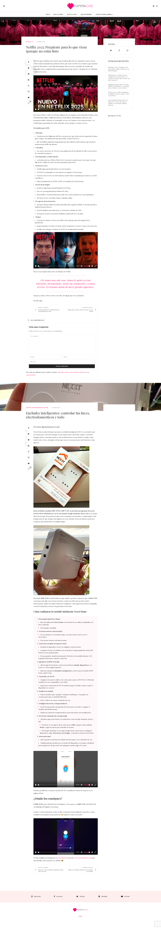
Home (80, 916)
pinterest (104, 896)
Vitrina (46, 407)
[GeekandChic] (80, 6)
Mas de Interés (86, 14)
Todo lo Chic (72, 14)
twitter (82, 896)
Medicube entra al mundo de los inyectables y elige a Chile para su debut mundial (118, 69)
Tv (32, 41)
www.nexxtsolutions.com (82, 858)
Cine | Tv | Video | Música (104, 14)
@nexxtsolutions (61, 858)
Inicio (48, 14)
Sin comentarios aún (37, 320)
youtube (127, 896)
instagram (37, 896)
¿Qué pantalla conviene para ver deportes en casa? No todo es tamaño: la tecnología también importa (118, 102)
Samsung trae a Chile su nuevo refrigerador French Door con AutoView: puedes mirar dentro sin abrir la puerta (119, 77)
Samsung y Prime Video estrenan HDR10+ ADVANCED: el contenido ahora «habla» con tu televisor (118, 86)
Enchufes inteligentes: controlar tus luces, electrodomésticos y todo (58, 415)
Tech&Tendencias (37, 407)
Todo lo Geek (58, 14)
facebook (59, 896)
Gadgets (28, 407)
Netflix (28, 41)
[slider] (56, 109)
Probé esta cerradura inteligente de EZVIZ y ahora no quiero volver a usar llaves (119, 93)
